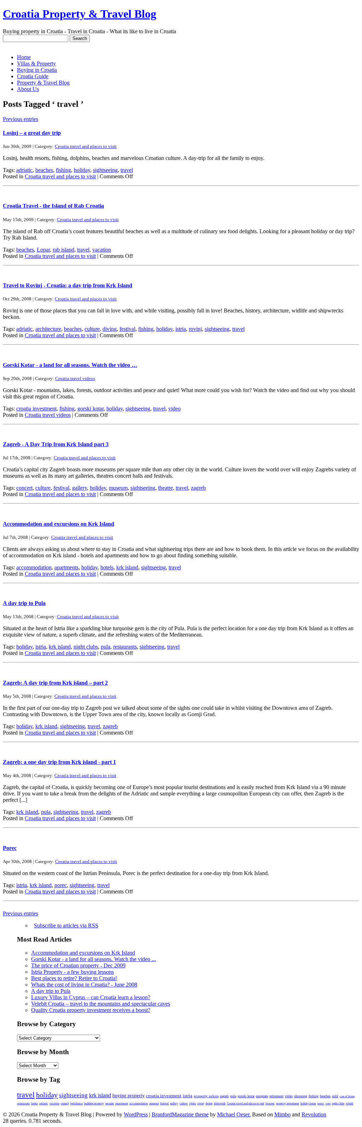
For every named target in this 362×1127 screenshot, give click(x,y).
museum (118, 488)
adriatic (24, 170)
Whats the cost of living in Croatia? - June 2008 (84, 985)
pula (105, 647)
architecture (48, 329)
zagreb (198, 488)
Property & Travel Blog (43, 83)
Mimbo (282, 1114)
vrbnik (349, 1103)
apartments (66, 567)
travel (127, 170)
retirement (276, 1096)
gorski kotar (90, 409)
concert (24, 488)
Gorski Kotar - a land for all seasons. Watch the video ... (93, 959)
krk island (127, 567)
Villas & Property (36, 64)
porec (60, 885)
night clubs (86, 647)
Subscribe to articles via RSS (66, 925)
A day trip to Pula (24, 603)
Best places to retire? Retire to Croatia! (74, 978)
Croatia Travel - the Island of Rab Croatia (53, 206)
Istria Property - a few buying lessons (72, 972)
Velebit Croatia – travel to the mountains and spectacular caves (100, 1004)
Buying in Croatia (37, 70)
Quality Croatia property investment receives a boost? (90, 1010)
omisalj (65, 1103)
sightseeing (105, 170)
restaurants (125, 647)
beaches (44, 170)
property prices (206, 1096)
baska (34, 1103)
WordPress (136, 1114)
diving (110, 329)
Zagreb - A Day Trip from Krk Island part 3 (56, 444)
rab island (63, 250)
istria (180, 329)
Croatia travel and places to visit (86, 146)
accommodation (34, 567)
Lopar (43, 250)
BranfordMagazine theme (180, 1114)
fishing (63, 170)
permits (109, 1103)
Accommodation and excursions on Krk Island (58, 524)
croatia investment (36, 409)
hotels (106, 567)
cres (328, 1103)
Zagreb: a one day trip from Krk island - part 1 (59, 762)
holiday (82, 170)
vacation (101, 250)
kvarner (270, 1103)
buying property (128, 1095)
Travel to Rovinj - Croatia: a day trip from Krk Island (67, 285)
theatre (165, 488)
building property (94, 1103)
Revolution (314, 1114)
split (335, 1096)
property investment (287, 1103)
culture (92, 329)
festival (127, 329)
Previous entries (20, 119)
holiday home (308, 1103)
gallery (79, 488)
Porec (10, 848)
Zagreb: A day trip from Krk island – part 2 (55, 683)
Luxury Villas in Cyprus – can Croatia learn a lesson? (90, 997)
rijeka (192, 1103)
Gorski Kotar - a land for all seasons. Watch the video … (70, 365)
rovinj (195, 329)
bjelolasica (76, 1103)
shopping (300, 1096)
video (174, 409)
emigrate (262, 1096)
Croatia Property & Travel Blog (79, 13)
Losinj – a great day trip (32, 133)
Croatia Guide (32, 76)
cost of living (347, 1096)
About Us (28, 89)
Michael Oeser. (234, 1114)
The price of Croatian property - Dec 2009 (78, 965)
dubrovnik (220, 1103)
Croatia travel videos (75, 378)
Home (24, 57)
